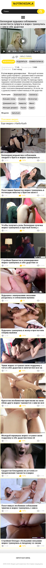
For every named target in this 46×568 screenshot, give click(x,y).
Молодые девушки (10, 108)
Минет (31, 103)
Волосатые (33, 99)
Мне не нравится (16, 57)
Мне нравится (13, 57)
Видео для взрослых (18, 564)
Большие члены (9, 99)
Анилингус (33, 95)
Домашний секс (9, 103)
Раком (23, 108)
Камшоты (22, 103)
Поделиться (22, 61)
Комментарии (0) (36, 61)
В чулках (22, 99)
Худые (31, 108)
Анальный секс (20, 95)
